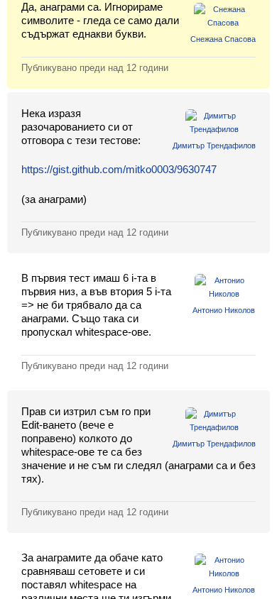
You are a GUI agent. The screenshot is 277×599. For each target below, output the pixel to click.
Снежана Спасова (223, 39)
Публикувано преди (94, 67)
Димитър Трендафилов (214, 145)
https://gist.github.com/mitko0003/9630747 (119, 169)
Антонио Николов (223, 310)
